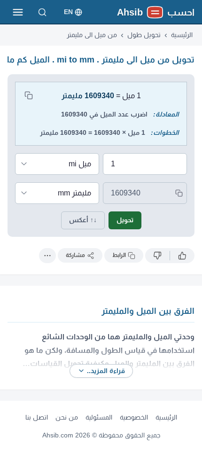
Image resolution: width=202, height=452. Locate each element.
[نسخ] (28, 95)
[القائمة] (18, 12)
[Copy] (179, 193)
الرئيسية (166, 417)
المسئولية (98, 417)
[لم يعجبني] (157, 255)
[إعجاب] (182, 255)
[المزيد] (47, 255)
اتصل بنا (36, 417)
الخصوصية (134, 417)
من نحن (66, 417)
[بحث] (42, 12)
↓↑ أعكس (83, 220)
